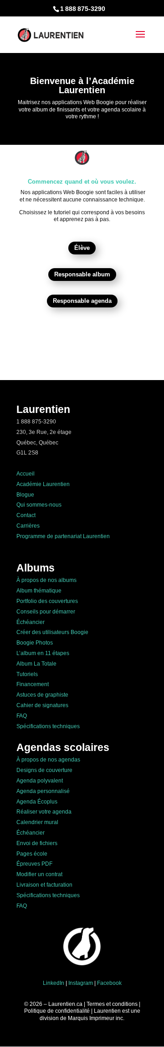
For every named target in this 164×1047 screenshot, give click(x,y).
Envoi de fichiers (36, 843)
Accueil (25, 474)
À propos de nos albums (46, 580)
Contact (26, 515)
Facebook (109, 983)
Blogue (25, 495)
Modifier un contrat (39, 874)
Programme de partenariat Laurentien (63, 536)
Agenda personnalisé (43, 791)
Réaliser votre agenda (44, 812)
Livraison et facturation (44, 885)
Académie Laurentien (43, 484)
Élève (82, 247)
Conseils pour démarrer (45, 611)
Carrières (28, 526)
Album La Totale (36, 664)
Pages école (31, 854)
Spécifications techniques (48, 726)
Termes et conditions (112, 1004)
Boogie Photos (34, 643)
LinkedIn (53, 983)
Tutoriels (27, 674)
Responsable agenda (82, 300)
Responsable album (82, 274)
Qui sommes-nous (39, 505)
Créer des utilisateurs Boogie (52, 632)
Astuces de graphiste (42, 695)
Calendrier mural (37, 822)
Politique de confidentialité (57, 1011)
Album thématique (39, 590)
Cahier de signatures (42, 705)
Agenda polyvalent (39, 780)
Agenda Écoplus (36, 801)
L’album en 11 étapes (42, 653)
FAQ (21, 716)
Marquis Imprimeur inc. (96, 1018)
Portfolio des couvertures (47, 601)
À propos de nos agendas (48, 759)
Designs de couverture (44, 770)
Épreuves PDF (34, 864)
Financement (32, 684)
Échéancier (30, 622)
